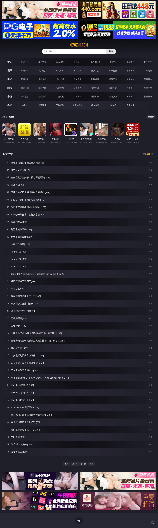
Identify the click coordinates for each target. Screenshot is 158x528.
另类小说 (113, 96)
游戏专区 (77, 62)
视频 (9, 70)
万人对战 (60, 62)
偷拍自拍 (42, 79)
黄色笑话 (130, 96)
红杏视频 (95, 105)
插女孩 (25, 105)
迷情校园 (95, 96)
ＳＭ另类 (148, 70)
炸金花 (113, 62)
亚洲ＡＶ (25, 70)
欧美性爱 (77, 79)
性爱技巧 (148, 96)
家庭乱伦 (42, 96)
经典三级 (113, 79)
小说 (9, 96)
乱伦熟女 (130, 79)
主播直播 (130, 70)
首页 (66, 463)
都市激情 (25, 96)
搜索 (111, 51)
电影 (9, 79)
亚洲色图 (42, 88)
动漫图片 (77, 88)
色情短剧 (130, 105)
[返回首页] (153, 523)
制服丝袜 (95, 79)
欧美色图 (60, 88)
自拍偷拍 (42, 70)
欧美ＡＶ (60, 70)
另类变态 (148, 79)
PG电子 (24, 62)
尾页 (91, 463)
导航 (9, 105)
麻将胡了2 (95, 62)
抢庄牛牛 (148, 62)
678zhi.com (79, 45)
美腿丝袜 (95, 88)
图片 (9, 87)
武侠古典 (77, 96)
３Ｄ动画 (77, 70)
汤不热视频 (77, 105)
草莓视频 (60, 105)
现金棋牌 (130, 62)
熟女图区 (130, 88)
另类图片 (148, 88)
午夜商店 (42, 105)
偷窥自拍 (25, 88)
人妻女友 (60, 96)
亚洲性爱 (25, 79)
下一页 (83, 463)
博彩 (9, 62)
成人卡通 (60, 79)
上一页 (74, 463)
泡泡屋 (113, 105)
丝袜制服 (113, 70)
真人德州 (42, 62)
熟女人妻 (95, 70)
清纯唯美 (113, 88)
